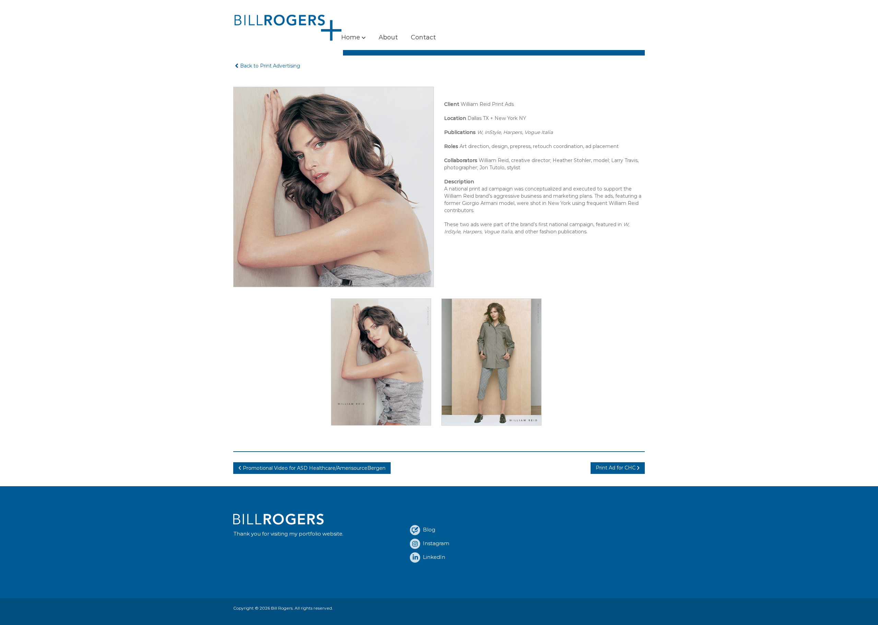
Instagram (434, 543)
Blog (427, 529)
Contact (423, 37)
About (388, 37)
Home (350, 37)
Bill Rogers (282, 608)
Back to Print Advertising (270, 66)
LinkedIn (432, 557)
